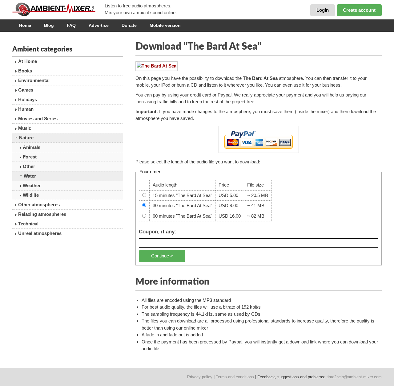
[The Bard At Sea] (156, 66)
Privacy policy (199, 377)
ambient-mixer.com (58, 9)
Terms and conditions (235, 377)
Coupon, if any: (157, 231)
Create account (359, 10)
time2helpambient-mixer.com (354, 377)
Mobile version (165, 25)
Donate (129, 25)
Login (322, 10)
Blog (49, 25)
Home (25, 25)
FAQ (71, 25)
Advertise (99, 25)
